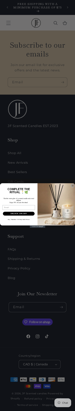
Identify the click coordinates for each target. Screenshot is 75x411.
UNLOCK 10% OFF (19, 214)
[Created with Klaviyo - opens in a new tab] (37, 226)
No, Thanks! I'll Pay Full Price (19, 219)
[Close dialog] (72, 185)
